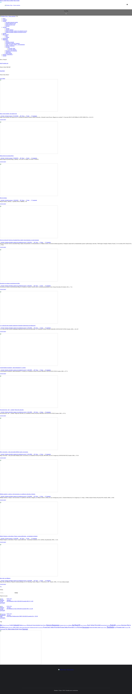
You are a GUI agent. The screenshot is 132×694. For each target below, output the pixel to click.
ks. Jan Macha (118, 625)
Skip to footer (16, 0)
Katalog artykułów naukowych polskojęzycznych (15, 242)
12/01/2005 (29, 412)
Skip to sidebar (10, 0)
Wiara (115, 627)
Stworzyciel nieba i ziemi (94, 627)
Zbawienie (126, 627)
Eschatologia (61, 625)
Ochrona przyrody (34, 627)
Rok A (11, 598)
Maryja (129, 625)
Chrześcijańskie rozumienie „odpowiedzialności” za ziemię (13, 367)
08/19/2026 (9, 600)
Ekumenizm (55, 625)
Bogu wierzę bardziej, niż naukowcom (8, 113)
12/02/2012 (29, 242)
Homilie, (8, 598)
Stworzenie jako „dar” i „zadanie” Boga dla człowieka (12, 409)
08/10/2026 (9, 607)
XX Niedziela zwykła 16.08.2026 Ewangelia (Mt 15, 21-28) (20, 608)
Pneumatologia (40, 627)
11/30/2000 (29, 496)
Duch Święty (43, 625)
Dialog (21, 625)
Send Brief (2, 70)
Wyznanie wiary (120, 627)
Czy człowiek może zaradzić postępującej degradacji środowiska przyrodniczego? (18, 325)
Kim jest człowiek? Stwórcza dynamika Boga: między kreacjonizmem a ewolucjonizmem (19, 240)
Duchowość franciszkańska (33, 625)
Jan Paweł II (76, 625)
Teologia (110, 627)
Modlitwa (2, 627)
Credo (11, 625)
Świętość (25, 629)
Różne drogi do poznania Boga (7, 155)
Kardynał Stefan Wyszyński (105, 625)
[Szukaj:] (7, 592)
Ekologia (49, 625)
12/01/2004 (29, 454)
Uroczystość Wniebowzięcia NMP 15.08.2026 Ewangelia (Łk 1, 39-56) (22, 616)
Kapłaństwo (85, 625)
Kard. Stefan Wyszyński (94, 625)
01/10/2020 (15, 116)
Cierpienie (7, 625)
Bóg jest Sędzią (3, 197)
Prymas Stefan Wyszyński (67, 627)
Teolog (105, 627)
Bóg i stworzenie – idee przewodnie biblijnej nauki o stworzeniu (14, 451)
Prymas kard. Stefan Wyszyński (51, 627)
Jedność (81, 625)
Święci (20, 629)
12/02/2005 (29, 327)
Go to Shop (2, 78)
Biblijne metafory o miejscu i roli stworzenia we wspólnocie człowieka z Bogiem (17, 494)
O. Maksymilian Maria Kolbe (24, 627)
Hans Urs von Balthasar (68, 625)
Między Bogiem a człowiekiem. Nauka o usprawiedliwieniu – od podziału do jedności (18, 536)
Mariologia (124, 625)
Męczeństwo (11, 627)
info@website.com (4, 63)
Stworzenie (85, 627)
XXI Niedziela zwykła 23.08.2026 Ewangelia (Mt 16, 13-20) (20, 601)
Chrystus (4, 625)
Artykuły (2, 116)
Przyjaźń (75, 627)
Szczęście (102, 627)
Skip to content (3, 0)
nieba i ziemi (16, 627)
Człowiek (16, 625)
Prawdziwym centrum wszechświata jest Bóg (10, 283)
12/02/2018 (15, 200)
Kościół (112, 625)
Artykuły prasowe (9, 116)
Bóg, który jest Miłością (5, 578)
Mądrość (7, 627)
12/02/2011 (29, 285)
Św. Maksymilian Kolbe (12, 629)
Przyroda (79, 627)
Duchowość (25, 625)
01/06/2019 (15, 158)
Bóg (1, 625)
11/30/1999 (15, 538)
